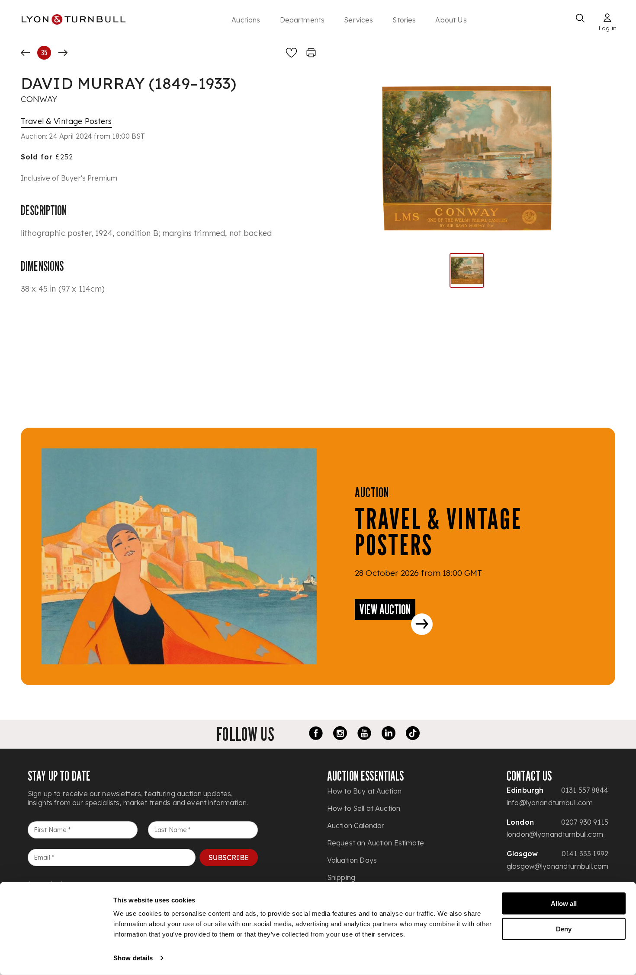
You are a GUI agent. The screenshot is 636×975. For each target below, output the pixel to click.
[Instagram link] (340, 734)
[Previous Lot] (25, 52)
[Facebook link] (316, 734)
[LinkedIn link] (388, 734)
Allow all (564, 903)
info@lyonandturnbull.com (550, 802)
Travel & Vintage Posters (66, 121)
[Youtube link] (364, 734)
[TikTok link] (413, 734)
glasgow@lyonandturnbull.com (557, 866)
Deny (564, 928)
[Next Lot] (62, 52)
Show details (133, 958)
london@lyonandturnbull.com (555, 834)
